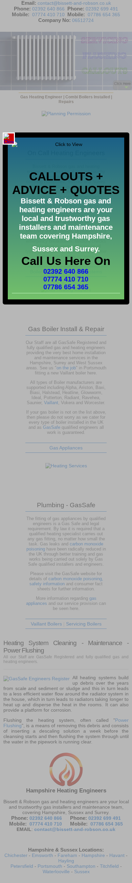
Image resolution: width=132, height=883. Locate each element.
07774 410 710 (65, 279)
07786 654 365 (65, 287)
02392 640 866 (65, 271)
